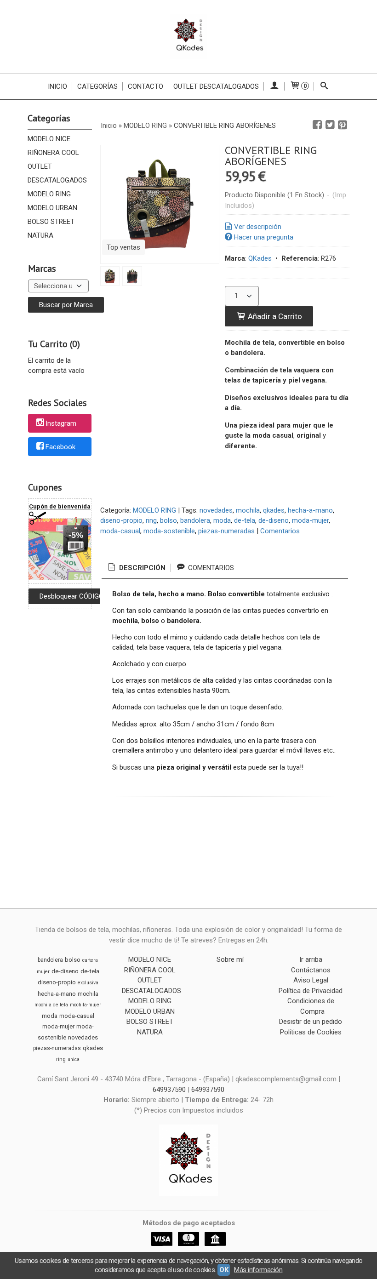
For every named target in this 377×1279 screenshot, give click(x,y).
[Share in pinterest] (342, 125)
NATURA (40, 235)
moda (222, 520)
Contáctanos (311, 970)
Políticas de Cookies (311, 1032)
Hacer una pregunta (263, 237)
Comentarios (280, 531)
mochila (248, 510)
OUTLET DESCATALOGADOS (57, 173)
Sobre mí (230, 959)
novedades (216, 510)
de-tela (244, 520)
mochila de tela (51, 1005)
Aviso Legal (310, 980)
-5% (76, 535)
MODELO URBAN (52, 208)
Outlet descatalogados (216, 86)
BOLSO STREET (51, 221)
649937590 (170, 1089)
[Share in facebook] (317, 125)
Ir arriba (310, 959)
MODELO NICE (49, 139)
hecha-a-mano (310, 510)
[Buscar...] (324, 86)
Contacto (145, 86)
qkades (274, 510)
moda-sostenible (169, 531)
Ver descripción (257, 227)
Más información (258, 1270)
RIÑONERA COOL (53, 152)
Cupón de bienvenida (60, 506)
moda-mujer (310, 520)
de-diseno (273, 520)
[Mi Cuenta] (274, 86)
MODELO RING (49, 194)
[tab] (136, 568)
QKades (260, 258)
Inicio (57, 86)
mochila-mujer (85, 1005)
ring (151, 520)
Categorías (97, 86)
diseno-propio (121, 520)
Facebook (60, 447)
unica (74, 1059)
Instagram (61, 424)
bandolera (195, 520)
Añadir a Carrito (274, 316)
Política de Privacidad (311, 991)
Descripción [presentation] (141, 568)
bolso (168, 520)
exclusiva (88, 983)
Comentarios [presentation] (210, 568)
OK (223, 1270)
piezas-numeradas (226, 531)
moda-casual (120, 531)
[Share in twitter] (330, 125)
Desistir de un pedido (310, 1021)
